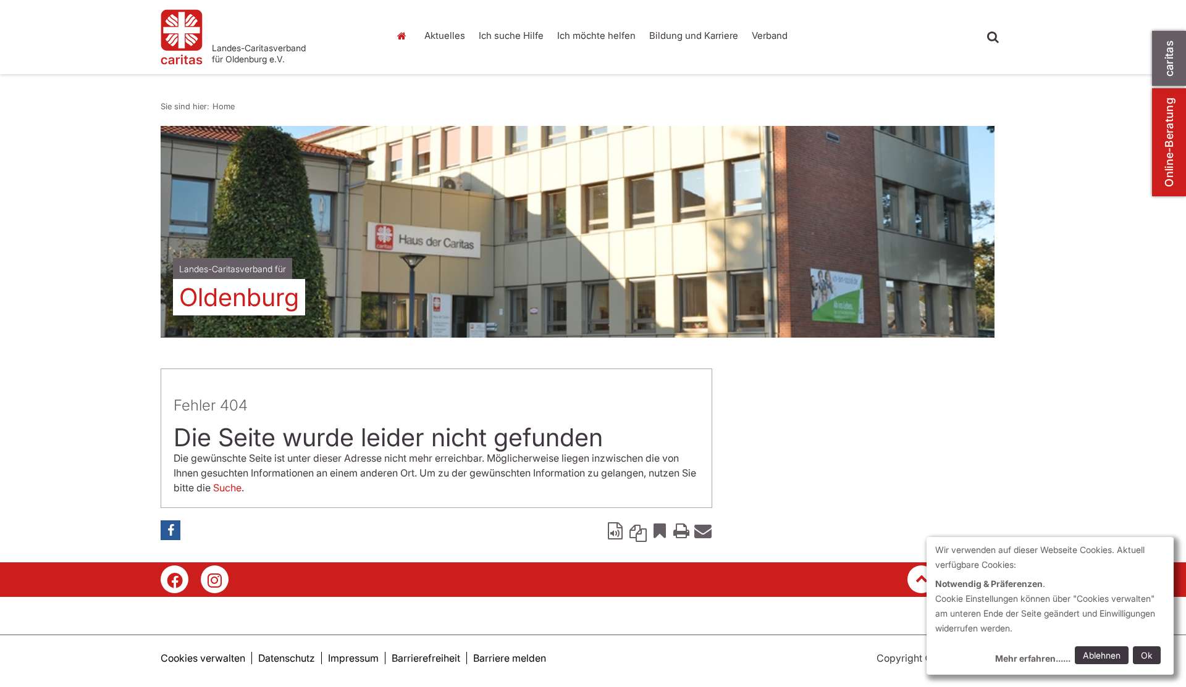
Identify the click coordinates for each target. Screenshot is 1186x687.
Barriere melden (509, 658)
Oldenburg (239, 297)
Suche (227, 487)
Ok (1147, 655)
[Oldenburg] (578, 232)
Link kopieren (638, 530)
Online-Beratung (1169, 142)
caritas (1169, 58)
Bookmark (659, 530)
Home (404, 36)
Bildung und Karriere (693, 35)
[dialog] (1050, 606)
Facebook (170, 530)
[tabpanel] (578, 232)
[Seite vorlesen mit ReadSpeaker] (616, 530)
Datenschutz (286, 658)
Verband (770, 35)
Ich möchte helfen (596, 35)
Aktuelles (444, 35)
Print (681, 530)
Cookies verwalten (203, 658)
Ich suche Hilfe (511, 35)
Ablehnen (1102, 655)
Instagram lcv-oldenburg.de (215, 579)
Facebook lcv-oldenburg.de (174, 579)
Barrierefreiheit (426, 658)
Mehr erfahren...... (1032, 658)
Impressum (353, 658)
